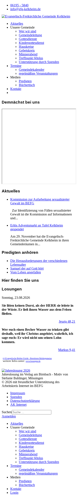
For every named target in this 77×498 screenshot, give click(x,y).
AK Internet (18, 404)
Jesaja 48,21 (67, 321)
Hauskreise (26, 46)
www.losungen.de (33, 361)
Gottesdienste (28, 39)
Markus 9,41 (66, 350)
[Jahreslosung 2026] (16, 370)
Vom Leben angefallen (25, 272)
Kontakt (15, 89)
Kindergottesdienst (31, 43)
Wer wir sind (27, 31)
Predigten (25, 81)
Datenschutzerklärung (25, 401)
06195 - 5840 (19, 5)
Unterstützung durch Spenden (39, 62)
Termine (15, 66)
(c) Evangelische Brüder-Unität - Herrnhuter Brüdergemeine (27, 358)
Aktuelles (16, 23)
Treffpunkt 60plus (31, 58)
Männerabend (28, 54)
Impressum (17, 393)
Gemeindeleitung (30, 35)
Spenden (16, 397)
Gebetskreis (27, 50)
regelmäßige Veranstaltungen (38, 73)
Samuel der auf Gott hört (27, 268)
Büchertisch (27, 85)
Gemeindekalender (31, 69)
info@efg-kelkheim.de (25, 9)
